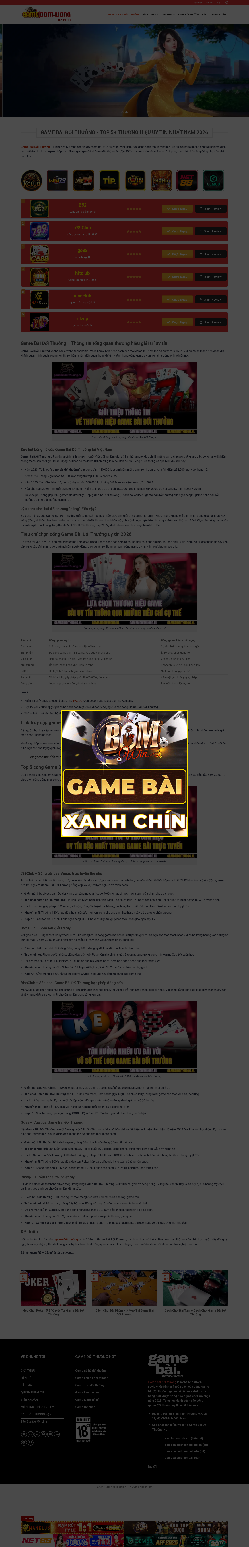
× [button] (183, 715)
